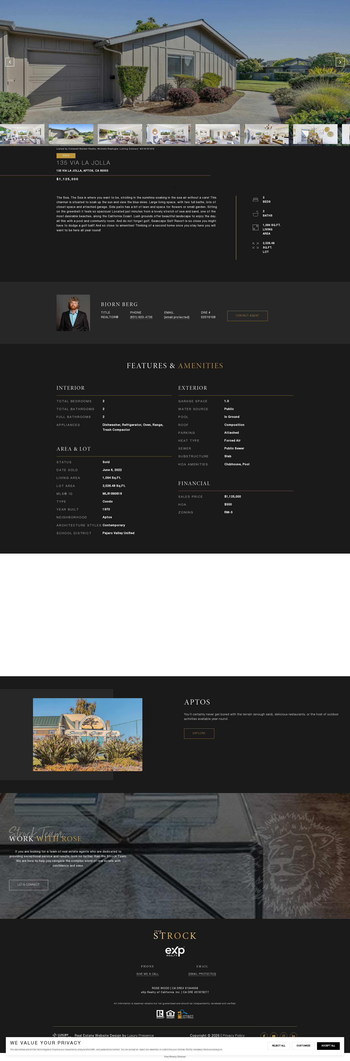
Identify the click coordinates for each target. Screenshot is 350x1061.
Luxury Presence (140, 1036)
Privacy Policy (234, 1036)
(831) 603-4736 (141, 317)
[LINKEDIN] (293, 1036)
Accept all (328, 1046)
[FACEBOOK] (264, 1036)
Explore (199, 733)
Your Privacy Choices (175, 1057)
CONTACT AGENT (247, 316)
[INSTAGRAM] (283, 1036)
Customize (303, 1046)
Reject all (278, 1046)
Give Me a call (148, 974)
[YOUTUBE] (273, 1036)
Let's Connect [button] (29, 885)
